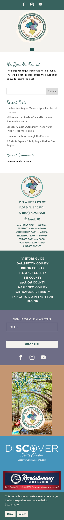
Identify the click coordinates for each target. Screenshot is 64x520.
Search (52, 91)
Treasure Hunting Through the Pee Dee (27, 136)
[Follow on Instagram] (32, 4)
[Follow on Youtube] (40, 4)
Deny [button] (10, 513)
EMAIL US (34, 219)
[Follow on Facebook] (23, 4)
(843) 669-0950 (33, 213)
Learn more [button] (12, 504)
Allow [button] (22, 513)
